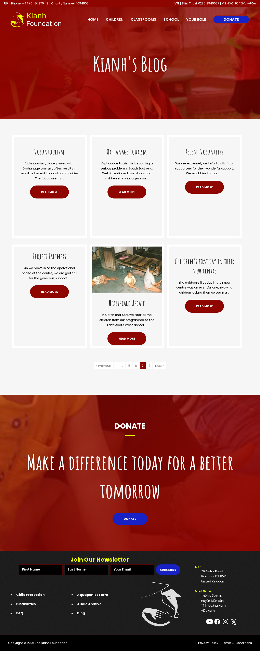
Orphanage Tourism (127, 151)
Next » (159, 366)
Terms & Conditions (237, 643)
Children (115, 19)
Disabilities (26, 604)
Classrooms (143, 19)
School (171, 19)
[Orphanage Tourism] (127, 139)
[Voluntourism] (49, 139)
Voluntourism (49, 151)
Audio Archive (89, 604)
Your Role (196, 19)
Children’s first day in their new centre (204, 266)
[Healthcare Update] (127, 269)
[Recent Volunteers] (204, 139)
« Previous (103, 366)
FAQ (19, 613)
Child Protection (30, 594)
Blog (81, 613)
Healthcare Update (127, 303)
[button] (231, 19)
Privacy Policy (208, 643)
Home (93, 19)
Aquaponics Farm (92, 594)
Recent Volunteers (204, 151)
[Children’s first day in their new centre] (204, 249)
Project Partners (49, 256)
